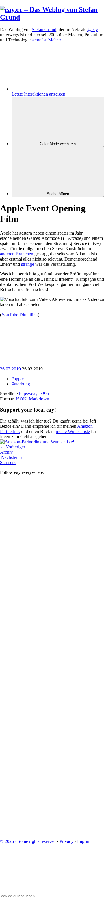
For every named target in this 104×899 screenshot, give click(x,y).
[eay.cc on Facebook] (43, 742)
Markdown (39, 398)
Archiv (6, 452)
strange (27, 264)
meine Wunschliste (73, 431)
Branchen (24, 253)
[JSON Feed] (43, 787)
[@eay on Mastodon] (43, 521)
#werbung (21, 383)
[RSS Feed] (43, 831)
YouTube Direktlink (19, 314)
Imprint (83, 841)
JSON (21, 398)
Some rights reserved (28, 841)
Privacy (66, 841)
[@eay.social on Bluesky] (43, 565)
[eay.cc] (52, 17)
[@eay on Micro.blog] (43, 609)
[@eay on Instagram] (43, 698)
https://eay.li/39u (34, 393)
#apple (18, 378)
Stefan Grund (44, 29)
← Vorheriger (12, 446)
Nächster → (12, 457)
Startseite (8, 462)
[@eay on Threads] (43, 654)
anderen (7, 253)
